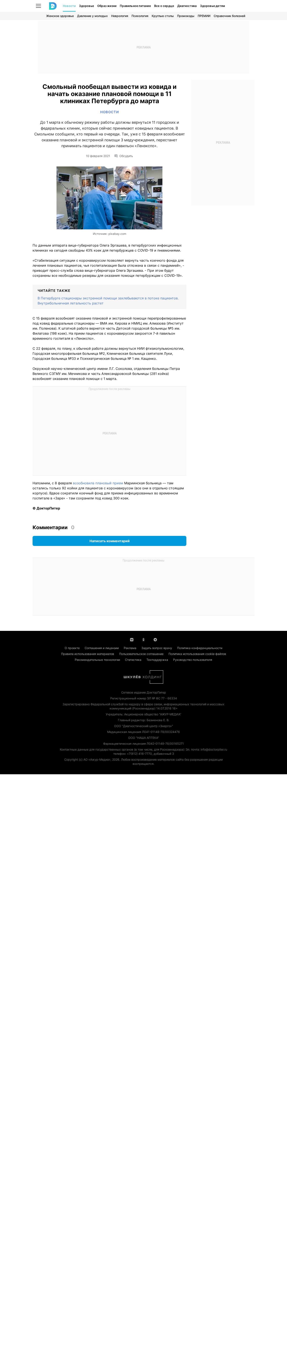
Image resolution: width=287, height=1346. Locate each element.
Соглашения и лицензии (102, 648)
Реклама (130, 648)
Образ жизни (106, 6)
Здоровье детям (212, 6)
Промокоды (185, 16)
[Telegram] (155, 639)
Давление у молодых (92, 16)
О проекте (72, 648)
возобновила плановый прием (97, 483)
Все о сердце (164, 6)
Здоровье (86, 6)
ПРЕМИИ (204, 16)
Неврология (119, 16)
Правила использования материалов (87, 654)
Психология (140, 16)
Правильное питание (135, 6)
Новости (69, 6)
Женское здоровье (60, 16)
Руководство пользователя (192, 659)
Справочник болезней (229, 16)
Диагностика (187, 6)
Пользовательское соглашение (141, 654)
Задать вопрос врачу (156, 648)
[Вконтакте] (131, 639)
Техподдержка (157, 659)
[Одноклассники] (143, 639)
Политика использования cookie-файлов (197, 654)
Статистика (133, 659)
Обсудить (126, 156)
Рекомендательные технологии (97, 659)
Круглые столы (163, 16)
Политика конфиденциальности (199, 648)
